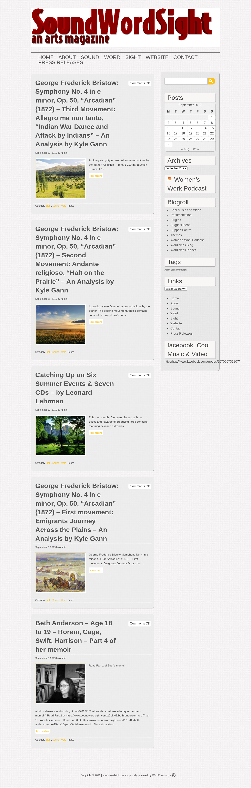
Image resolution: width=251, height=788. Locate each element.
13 (197, 128)
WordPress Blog (181, 245)
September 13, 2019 (46, 410)
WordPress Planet (183, 250)
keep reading (96, 176)
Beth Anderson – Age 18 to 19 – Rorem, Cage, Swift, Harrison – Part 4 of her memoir (75, 636)
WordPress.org (160, 775)
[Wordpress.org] (174, 776)
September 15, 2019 (46, 299)
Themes (176, 235)
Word (112, 57)
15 (212, 128)
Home (46, 57)
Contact (185, 57)
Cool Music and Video (185, 210)
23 (168, 139)
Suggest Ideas (180, 225)
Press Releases (60, 62)
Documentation (181, 215)
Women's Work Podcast (187, 240)
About (67, 57)
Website (157, 57)
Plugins (175, 220)
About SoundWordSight (175, 270)
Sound (90, 57)
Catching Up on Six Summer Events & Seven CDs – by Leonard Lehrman (74, 388)
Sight (133, 57)
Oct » (195, 149)
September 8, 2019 (45, 547)
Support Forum (180, 230)
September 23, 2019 (46, 153)
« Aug (185, 149)
